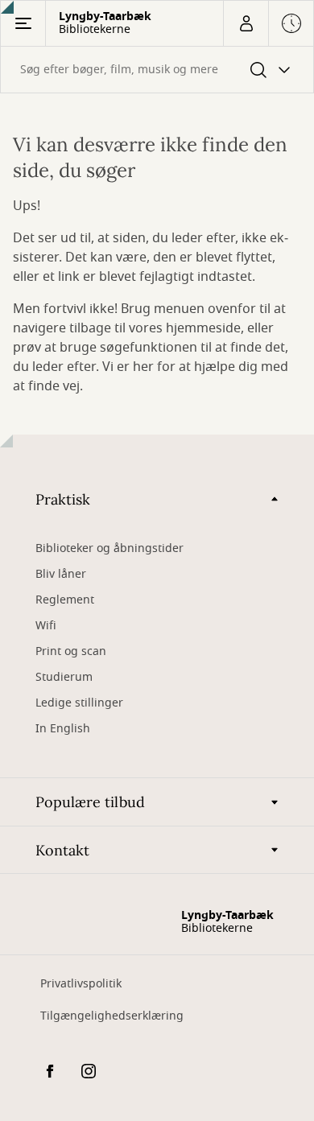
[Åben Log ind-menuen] (245, 23)
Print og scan (70, 651)
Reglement (64, 599)
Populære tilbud (90, 802)
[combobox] (157, 70)
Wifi (45, 625)
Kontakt (62, 850)
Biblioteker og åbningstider (109, 548)
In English (62, 728)
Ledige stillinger (79, 702)
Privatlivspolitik (81, 983)
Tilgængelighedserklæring (112, 1016)
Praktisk (62, 499)
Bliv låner (60, 574)
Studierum (64, 677)
